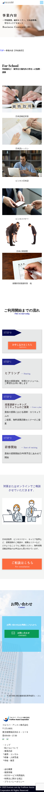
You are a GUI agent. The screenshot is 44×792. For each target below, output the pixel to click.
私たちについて (11, 748)
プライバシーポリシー (14, 782)
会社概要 (8, 769)
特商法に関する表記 (13, 779)
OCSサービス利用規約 (14, 775)
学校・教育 (9, 760)
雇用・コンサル (11, 754)
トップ (7, 745)
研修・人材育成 (11, 757)
